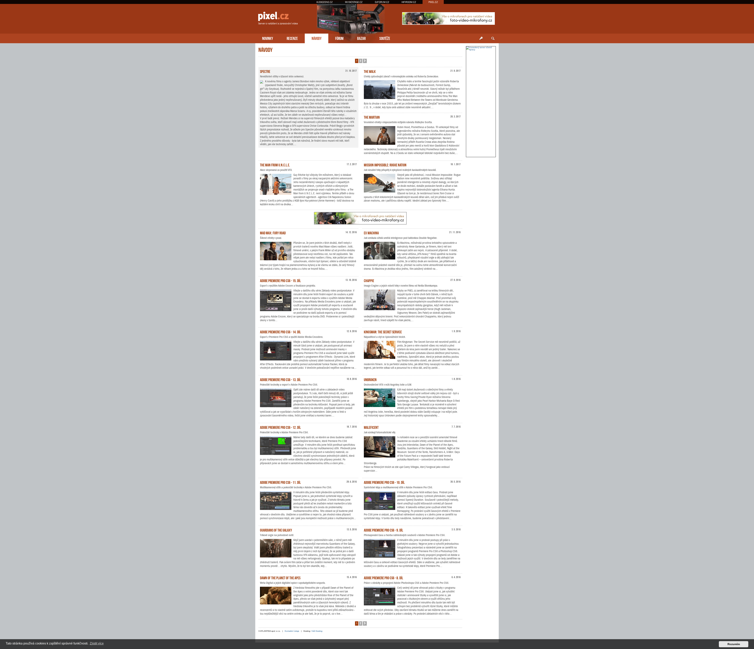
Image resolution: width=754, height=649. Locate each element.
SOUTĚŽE (384, 38)
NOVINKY (267, 38)
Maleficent (371, 427)
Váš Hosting (316, 631)
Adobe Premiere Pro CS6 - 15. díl (280, 280)
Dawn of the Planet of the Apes (280, 577)
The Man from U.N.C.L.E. (275, 165)
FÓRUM (339, 38)
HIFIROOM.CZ (409, 2)
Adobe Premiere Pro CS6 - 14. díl (280, 332)
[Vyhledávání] (493, 38)
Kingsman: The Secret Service (383, 332)
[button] (365, 61)
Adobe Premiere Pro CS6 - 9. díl (383, 530)
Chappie (369, 280)
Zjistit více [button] (97, 643)
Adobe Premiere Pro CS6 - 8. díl (383, 577)
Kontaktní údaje (292, 631)
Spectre (265, 71)
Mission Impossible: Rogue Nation (385, 165)
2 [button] (360, 60)
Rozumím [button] (733, 644)
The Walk (370, 71)
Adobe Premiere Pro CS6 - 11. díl (280, 482)
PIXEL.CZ (433, 2)
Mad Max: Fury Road (273, 233)
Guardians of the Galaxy (276, 530)
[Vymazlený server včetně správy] (481, 48)
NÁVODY (316, 38)
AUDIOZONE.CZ (324, 2)
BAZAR (361, 38)
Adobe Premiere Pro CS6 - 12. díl (280, 427)
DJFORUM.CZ (382, 2)
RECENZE (292, 38)
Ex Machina (371, 233)
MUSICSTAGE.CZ (353, 2)
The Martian (372, 117)
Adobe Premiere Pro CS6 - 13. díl (280, 379)
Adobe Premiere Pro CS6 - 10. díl (384, 482)
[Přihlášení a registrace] (481, 38)
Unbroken (370, 379)
